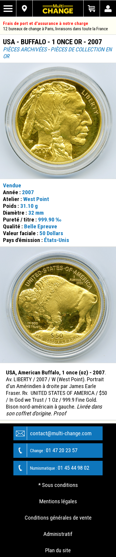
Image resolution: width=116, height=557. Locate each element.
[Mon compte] (108, 8)
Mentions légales (58, 501)
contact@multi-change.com (61, 433)
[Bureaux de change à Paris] (24, 8)
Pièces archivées (25, 49)
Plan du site (58, 550)
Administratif (58, 534)
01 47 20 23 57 (53, 450)
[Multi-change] (58, 8)
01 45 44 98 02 (59, 467)
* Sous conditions (58, 485)
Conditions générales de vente (58, 517)
